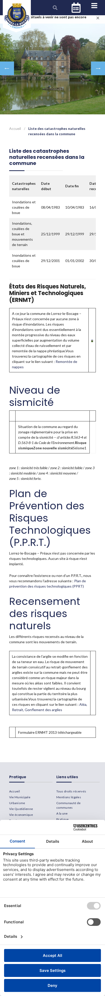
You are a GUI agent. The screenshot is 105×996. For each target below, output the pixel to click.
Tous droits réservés (71, 791)
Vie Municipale (19, 797)
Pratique (62, 819)
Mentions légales (68, 797)
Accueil (15, 128)
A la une (62, 813)
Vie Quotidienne (21, 809)
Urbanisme (17, 803)
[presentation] (7, 68)
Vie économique (21, 815)
